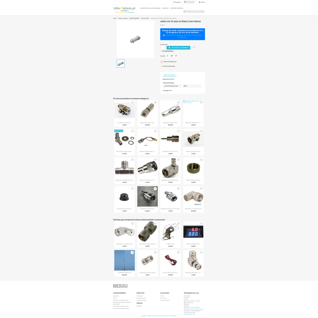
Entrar (162, 296)
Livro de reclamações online (121, 308)
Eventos (165, 8)
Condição (166, 90)
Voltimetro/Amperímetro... (193, 244)
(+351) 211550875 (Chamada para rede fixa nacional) (193, 308)
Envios (115, 298)
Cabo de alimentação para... (170, 272)
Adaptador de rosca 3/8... (147, 122)
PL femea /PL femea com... (124, 122)
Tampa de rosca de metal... (193, 180)
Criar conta (163, 298)
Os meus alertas (164, 300)
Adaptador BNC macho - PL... (193, 272)
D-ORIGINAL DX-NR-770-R (125, 272)
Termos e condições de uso (121, 300)
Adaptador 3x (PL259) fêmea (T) (124, 180)
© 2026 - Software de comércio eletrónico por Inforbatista (159, 316)
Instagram (125, 286)
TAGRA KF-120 (170, 244)
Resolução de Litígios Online (121, 306)
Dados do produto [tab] (169, 75)
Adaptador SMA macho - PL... (193, 122)
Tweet (171, 55)
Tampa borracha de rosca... (124, 208)
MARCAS (139, 306)
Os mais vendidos (141, 300)
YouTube (122, 286)
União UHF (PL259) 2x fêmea (147, 272)
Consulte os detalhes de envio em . (184, 36)
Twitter (118, 286)
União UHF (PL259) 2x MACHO (147, 244)
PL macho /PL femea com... (193, 151)
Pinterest (176, 55)
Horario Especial (177, 8)
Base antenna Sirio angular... (124, 151)
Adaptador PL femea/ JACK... (170, 151)
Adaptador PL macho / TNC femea (170, 208)
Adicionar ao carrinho (178, 48)
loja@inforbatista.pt (189, 314)
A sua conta (164, 293)
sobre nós (116, 296)
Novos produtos (141, 298)
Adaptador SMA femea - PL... (147, 151)
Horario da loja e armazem (150, 8)
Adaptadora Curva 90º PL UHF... (193, 208)
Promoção (139, 296)
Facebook (115, 286)
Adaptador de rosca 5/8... (147, 208)
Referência (166, 79)
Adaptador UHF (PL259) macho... (170, 180)
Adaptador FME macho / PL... (148, 180)
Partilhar (167, 55)
